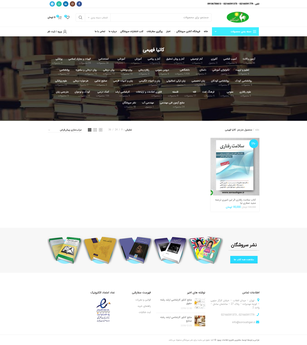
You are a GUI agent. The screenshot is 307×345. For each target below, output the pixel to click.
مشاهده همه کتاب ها (244, 259)
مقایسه (213, 160)
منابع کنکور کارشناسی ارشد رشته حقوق (176, 301)
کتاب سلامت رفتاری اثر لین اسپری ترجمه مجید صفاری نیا (235, 201)
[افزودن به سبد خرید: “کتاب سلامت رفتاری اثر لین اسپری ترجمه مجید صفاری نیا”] (213, 144)
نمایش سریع (213, 152)
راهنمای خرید (144, 306)
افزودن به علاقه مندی (213, 168)
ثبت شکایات (145, 312)
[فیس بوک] (79, 4)
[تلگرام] (52, 4)
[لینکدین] (65, 4)
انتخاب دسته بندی (99, 18)
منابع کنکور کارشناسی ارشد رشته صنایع (176, 319)
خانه (257, 130)
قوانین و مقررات (143, 300)
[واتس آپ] (59, 4)
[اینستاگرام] (72, 4)
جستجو (80, 17)
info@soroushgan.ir (243, 322)
